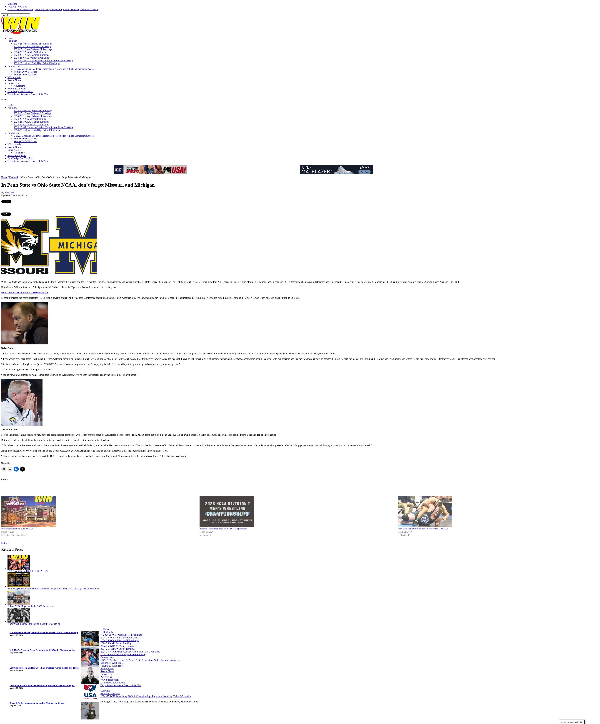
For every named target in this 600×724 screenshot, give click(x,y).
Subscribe (12, 3)
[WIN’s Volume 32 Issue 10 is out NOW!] (19, 568)
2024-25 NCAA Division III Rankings (33, 49)
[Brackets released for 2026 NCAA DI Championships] (297, 511)
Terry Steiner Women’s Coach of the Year (28, 94)
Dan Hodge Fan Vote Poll (20, 91)
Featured (13, 177)
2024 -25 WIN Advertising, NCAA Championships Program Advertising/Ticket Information (53, 9)
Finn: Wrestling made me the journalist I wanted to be (34, 624)
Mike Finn (10, 192)
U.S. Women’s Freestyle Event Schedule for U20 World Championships (44, 632)
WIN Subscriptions (17, 88)
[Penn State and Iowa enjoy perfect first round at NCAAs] (495, 511)
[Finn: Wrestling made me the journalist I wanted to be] (19, 621)
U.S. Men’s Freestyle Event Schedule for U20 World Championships (42, 650)
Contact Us (13, 83)
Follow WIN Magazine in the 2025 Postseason (31, 606)
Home (11, 38)
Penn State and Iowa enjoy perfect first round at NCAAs (423, 529)
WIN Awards (14, 77)
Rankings (12, 41)
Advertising (19, 85)
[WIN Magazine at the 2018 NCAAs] (98, 511)
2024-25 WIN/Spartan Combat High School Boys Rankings (43, 60)
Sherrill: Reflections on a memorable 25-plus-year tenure (37, 703)
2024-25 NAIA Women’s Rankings (31, 57)
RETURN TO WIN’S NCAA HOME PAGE (24, 292)
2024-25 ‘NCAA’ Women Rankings (31, 55)
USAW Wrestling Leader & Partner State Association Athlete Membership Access (54, 69)
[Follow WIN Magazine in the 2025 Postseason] (19, 604)
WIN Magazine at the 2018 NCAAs (17, 529)
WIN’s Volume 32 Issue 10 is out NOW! (28, 571)
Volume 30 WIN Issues (25, 71)
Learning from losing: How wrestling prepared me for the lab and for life (44, 668)
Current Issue (14, 66)
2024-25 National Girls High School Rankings (37, 63)
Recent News (14, 80)
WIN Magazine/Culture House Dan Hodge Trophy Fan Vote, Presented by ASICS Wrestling (53, 588)
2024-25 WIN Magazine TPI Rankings (33, 43)
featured (5, 543)
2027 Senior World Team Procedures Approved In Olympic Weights (42, 685)
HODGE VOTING (17, 6)
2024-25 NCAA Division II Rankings (32, 46)
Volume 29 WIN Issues (25, 74)
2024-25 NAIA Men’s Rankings (30, 52)
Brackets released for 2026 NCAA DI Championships (223, 529)
